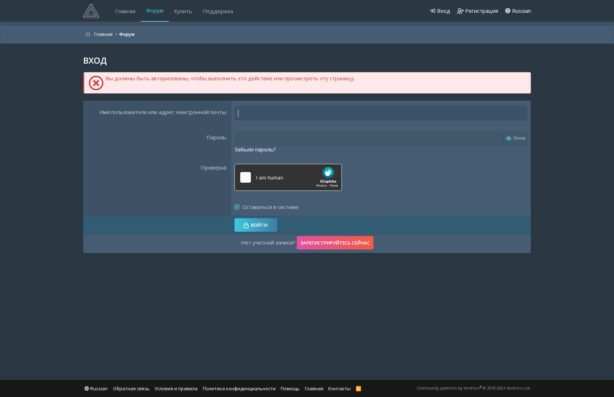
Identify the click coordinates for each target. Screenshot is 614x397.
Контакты (339, 388)
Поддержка (218, 11)
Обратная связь (131, 388)
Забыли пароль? (255, 149)
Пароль (216, 137)
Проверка (213, 167)
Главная (125, 11)
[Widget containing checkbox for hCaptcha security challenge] (288, 177)
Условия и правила (176, 388)
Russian (521, 10)
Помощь (290, 388)
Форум (154, 10)
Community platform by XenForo (474, 388)
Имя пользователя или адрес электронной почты (162, 112)
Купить (183, 11)
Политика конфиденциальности (239, 388)
